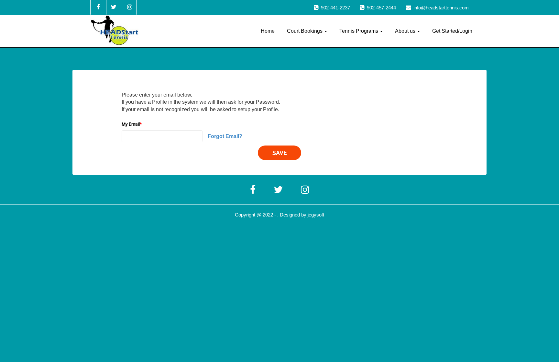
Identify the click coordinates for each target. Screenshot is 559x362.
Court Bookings (305, 31)
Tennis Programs (359, 31)
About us (406, 31)
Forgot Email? (225, 136)
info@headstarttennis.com (441, 7)
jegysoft (316, 214)
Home (268, 31)
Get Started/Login (452, 31)
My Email (132, 124)
